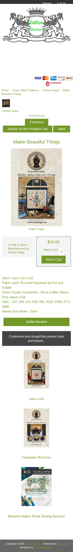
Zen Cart (62, 543)
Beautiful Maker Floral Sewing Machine (36, 516)
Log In (61, 3)
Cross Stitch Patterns (26, 90)
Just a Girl (36, 399)
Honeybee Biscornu (36, 457)
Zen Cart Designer (43, 547)
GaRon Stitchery (33, 543)
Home (47, 3)
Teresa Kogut (50, 90)
